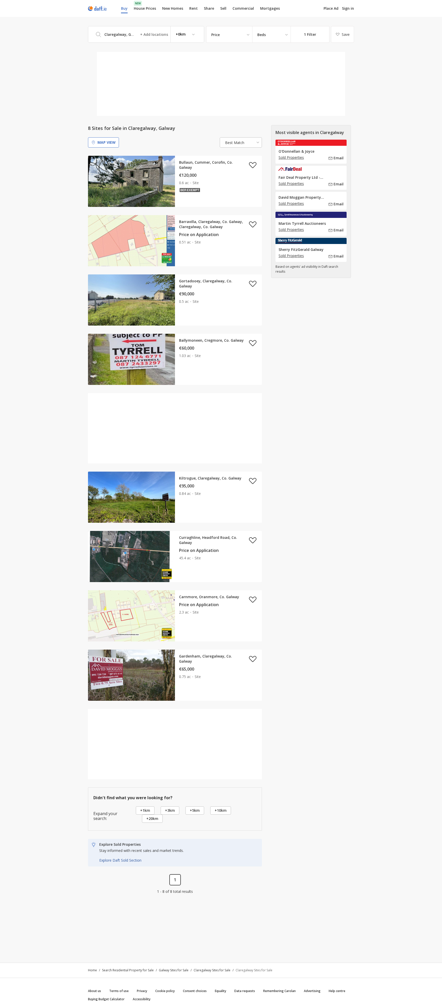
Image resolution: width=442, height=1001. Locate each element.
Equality (220, 991)
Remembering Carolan (279, 991)
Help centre (337, 991)
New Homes (172, 8)
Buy (124, 8)
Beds (261, 34)
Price (215, 34)
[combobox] (146, 34)
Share (209, 8)
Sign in (348, 8)
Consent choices (195, 991)
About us (94, 991)
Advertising (312, 991)
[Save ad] (253, 165)
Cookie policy (165, 991)
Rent (193, 8)
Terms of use (119, 991)
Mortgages (270, 8)
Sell (223, 8)
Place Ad (331, 8)
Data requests (244, 991)
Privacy (142, 991)
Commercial (243, 8)
